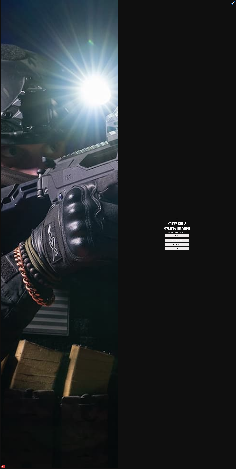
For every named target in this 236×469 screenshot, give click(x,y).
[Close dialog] (233, 3)
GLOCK (177, 235)
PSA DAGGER (177, 244)
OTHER (177, 248)
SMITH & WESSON (177, 240)
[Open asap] (3, 466)
